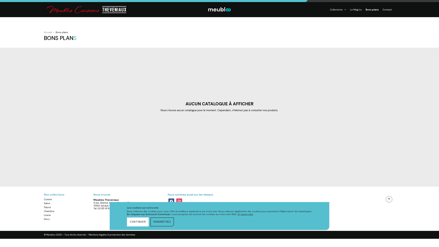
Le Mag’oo (356, 9)
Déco (47, 219)
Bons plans (372, 9)
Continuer (138, 222)
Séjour (47, 207)
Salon (47, 203)
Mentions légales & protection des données (112, 234)
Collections (336, 9)
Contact (387, 9)
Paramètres (162, 222)
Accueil (48, 32)
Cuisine (48, 199)
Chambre (49, 211)
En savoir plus (245, 214)
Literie (47, 215)
